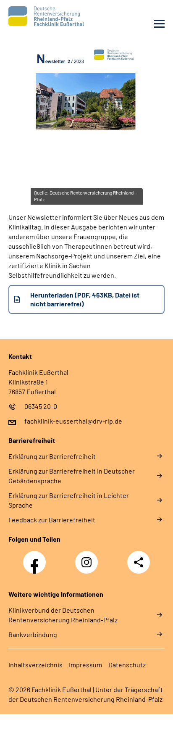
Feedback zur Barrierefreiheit (51, 520)
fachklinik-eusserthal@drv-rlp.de (73, 421)
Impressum (85, 665)
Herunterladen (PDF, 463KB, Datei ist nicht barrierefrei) (84, 299)
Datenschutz (127, 665)
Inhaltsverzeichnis (35, 665)
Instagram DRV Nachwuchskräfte (89, 564)
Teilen (138, 562)
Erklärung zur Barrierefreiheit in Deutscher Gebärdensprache (71, 476)
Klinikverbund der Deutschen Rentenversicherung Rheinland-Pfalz (63, 615)
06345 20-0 (40, 406)
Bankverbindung (32, 634)
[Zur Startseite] (45, 16)
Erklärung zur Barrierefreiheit (52, 456)
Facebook (36, 558)
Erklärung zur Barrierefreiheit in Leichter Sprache (68, 500)
